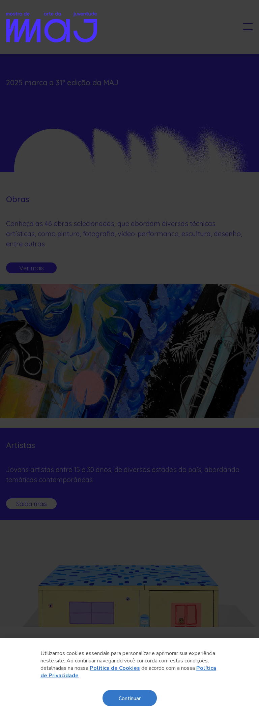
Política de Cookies (115, 668)
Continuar (130, 697)
